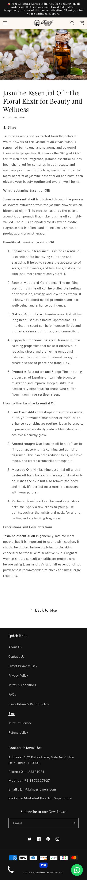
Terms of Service (20, 723)
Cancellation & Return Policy (28, 704)
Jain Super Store (38, 873)
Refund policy (18, 732)
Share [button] (12, 127)
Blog (11, 713)
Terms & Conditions (22, 685)
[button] (5, 23)
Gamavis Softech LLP (55, 873)
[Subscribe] (73, 823)
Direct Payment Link (22, 666)
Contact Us (16, 656)
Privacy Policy (18, 675)
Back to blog (46, 610)
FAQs (12, 694)
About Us (15, 647)
